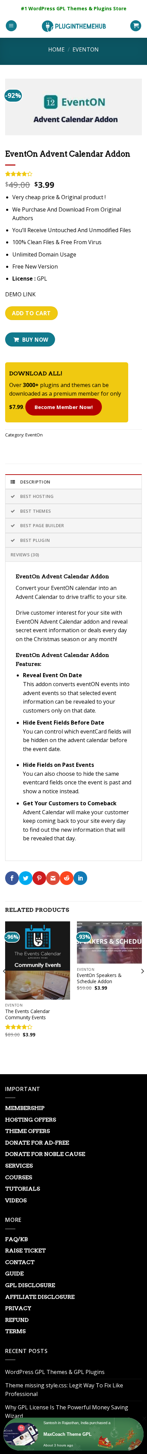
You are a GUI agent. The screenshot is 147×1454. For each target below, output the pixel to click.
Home (56, 49)
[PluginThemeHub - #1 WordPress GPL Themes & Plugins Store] (73, 26)
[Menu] (11, 26)
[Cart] (135, 26)
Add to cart (31, 313)
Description (35, 482)
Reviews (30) (25, 555)
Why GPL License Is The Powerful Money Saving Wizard (66, 1412)
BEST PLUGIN (35, 540)
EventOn (85, 49)
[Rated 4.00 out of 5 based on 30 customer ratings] (73, 174)
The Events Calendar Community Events (27, 1014)
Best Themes (35, 511)
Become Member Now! (64, 407)
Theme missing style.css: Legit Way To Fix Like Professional (64, 1390)
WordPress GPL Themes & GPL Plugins (55, 1372)
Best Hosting (37, 496)
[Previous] (4, 985)
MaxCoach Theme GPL (67, 1434)
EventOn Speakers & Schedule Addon (99, 978)
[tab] (73, 481)
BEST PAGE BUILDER (42, 525)
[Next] (142, 985)
